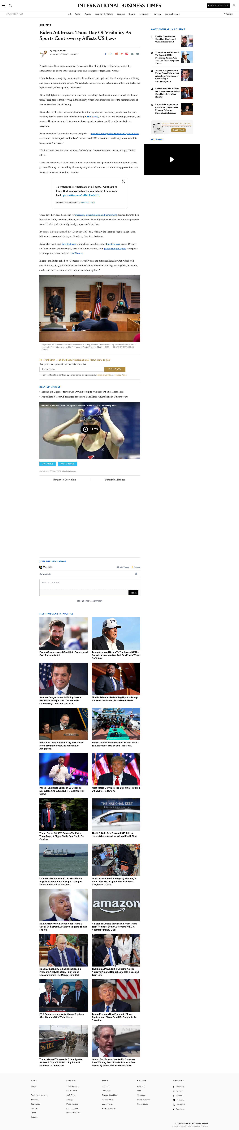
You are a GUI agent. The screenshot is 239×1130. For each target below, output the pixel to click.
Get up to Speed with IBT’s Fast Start (176, 123)
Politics (88, 14)
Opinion (157, 14)
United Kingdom (143, 1100)
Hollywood (92, 116)
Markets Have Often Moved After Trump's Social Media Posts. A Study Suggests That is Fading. (63, 927)
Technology (144, 14)
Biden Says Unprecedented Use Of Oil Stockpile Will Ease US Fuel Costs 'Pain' (82, 392)
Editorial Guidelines (115, 480)
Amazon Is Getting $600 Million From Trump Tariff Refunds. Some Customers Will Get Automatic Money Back (114, 927)
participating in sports (115, 248)
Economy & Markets (104, 14)
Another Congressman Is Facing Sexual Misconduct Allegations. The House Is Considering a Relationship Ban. (60, 700)
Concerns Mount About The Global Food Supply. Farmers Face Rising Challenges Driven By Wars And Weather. (60, 881)
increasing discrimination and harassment (96, 214)
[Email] (132, 53)
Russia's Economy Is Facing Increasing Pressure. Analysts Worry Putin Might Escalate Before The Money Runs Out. (60, 972)
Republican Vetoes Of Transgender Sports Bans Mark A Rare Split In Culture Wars (84, 397)
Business (121, 14)
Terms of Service (104, 375)
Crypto (132, 14)
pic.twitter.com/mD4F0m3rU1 (81, 195)
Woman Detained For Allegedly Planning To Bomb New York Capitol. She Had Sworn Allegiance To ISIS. (114, 881)
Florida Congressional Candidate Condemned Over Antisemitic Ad (165, 39)
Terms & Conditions (110, 1095)
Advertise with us (109, 1108)
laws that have (69, 243)
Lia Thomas (77, 253)
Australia (140, 1086)
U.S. (69, 14)
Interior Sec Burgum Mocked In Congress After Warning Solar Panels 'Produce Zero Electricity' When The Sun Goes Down (114, 1062)
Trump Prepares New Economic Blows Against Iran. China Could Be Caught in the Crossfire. (114, 1017)
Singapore (141, 1095)
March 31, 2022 (88, 202)
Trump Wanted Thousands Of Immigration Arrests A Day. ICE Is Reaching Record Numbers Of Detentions (61, 1062)
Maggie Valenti (59, 50)
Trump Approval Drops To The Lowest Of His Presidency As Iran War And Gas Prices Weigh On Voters (116, 655)
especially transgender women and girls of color (115, 133)
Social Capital (71, 1091)
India (139, 1091)
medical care (113, 243)
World (77, 14)
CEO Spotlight (72, 1108)
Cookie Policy (107, 1104)
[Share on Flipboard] (121, 53)
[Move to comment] (137, 53)
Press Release (72, 1104)
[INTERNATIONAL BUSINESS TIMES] (119, 5)
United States (142, 1104)
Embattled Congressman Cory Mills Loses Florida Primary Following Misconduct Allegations (61, 745)
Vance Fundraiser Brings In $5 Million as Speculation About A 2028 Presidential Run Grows (61, 791)
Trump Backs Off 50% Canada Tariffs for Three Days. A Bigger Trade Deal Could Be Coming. (61, 836)
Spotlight (69, 1100)
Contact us (106, 1091)
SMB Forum (71, 1095)
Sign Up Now (178, 130)
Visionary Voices (73, 1086)
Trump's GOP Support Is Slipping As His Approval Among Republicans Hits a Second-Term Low (115, 972)
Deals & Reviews (172, 14)
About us (105, 1086)
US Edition (228, 14)
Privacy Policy (120, 375)
